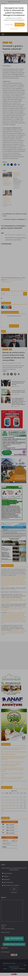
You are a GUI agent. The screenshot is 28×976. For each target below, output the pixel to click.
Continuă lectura (14, 28)
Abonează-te (19, 24)
